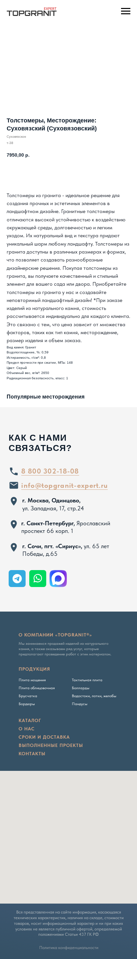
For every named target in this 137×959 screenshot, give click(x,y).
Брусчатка (28, 696)
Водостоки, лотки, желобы (94, 696)
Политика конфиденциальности (68, 947)
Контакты (32, 753)
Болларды (80, 688)
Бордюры (27, 703)
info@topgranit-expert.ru (64, 485)
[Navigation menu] (125, 11)
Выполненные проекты (51, 745)
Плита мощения (32, 680)
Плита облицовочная (37, 688)
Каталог (30, 720)
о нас (27, 728)
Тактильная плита (87, 680)
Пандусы (79, 703)
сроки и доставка (44, 737)
